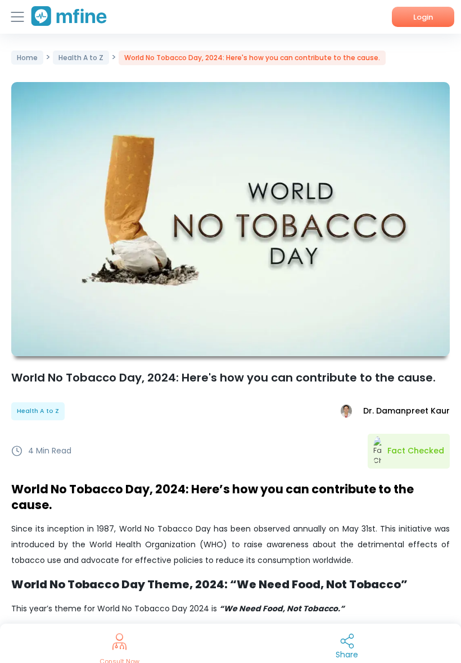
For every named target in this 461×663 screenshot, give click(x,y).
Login (423, 17)
